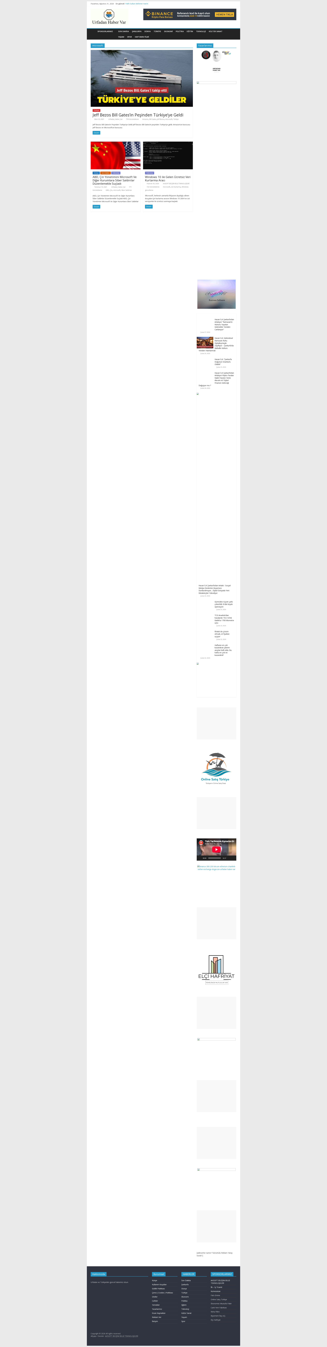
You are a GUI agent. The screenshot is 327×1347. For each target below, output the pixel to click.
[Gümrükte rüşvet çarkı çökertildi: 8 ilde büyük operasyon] (205, 583)
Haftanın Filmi (142, 37)
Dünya (147, 31)
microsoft (168, 119)
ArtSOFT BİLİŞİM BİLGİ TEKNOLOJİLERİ (176, 183)
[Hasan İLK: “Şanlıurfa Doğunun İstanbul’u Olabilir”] (205, 341)
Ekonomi (168, 31)
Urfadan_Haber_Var (115, 119)
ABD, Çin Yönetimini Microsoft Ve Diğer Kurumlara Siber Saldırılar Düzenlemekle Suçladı (115, 180)
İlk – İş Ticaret (216, 1287)
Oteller (154, 1297)
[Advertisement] (216, 723)
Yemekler (156, 1305)
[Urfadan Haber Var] (93, 31)
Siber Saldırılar (126, 190)
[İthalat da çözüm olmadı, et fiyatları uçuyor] (205, 613)
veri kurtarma (176, 187)
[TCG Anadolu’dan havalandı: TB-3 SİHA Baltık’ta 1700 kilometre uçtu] (205, 597)
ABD (107, 190)
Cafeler (155, 1301)
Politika (180, 31)
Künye (154, 1280)
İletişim (155, 1321)
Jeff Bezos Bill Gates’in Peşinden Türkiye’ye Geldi (138, 115)
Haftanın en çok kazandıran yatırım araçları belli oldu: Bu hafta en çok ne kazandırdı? (223, 631)
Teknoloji (201, 31)
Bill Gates (152, 119)
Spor (129, 37)
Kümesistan (215, 1291)
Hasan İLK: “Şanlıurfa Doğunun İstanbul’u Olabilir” (223, 343)
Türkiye (157, 31)
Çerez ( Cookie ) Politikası (162, 1292)
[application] (216, 849)
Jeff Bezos (160, 119)
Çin (111, 190)
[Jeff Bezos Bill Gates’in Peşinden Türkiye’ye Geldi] (142, 51)
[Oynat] (200, 858)
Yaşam (121, 37)
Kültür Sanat (215, 31)
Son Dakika (123, 31)
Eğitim (190, 31)
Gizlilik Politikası (158, 1288)
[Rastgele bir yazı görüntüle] (233, 31)
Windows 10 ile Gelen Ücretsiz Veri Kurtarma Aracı (168, 178)
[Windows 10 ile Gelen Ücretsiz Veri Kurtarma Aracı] (168, 143)
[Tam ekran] (233, 858)
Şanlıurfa (136, 31)
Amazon (145, 119)
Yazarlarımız (157, 1309)
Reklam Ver (156, 1317)
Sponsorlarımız (105, 31)
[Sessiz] (229, 858)
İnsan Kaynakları (158, 1313)
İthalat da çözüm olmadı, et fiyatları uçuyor (222, 615)
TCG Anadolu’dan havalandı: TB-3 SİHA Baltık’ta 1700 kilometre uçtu (224, 600)
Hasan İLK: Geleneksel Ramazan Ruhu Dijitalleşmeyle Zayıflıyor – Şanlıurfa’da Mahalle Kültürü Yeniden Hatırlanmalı (216, 325)
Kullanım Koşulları (159, 1284)
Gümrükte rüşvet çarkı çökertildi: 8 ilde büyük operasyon (224, 585)
